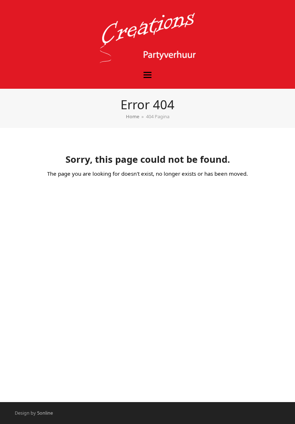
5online (45, 413)
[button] (147, 75)
